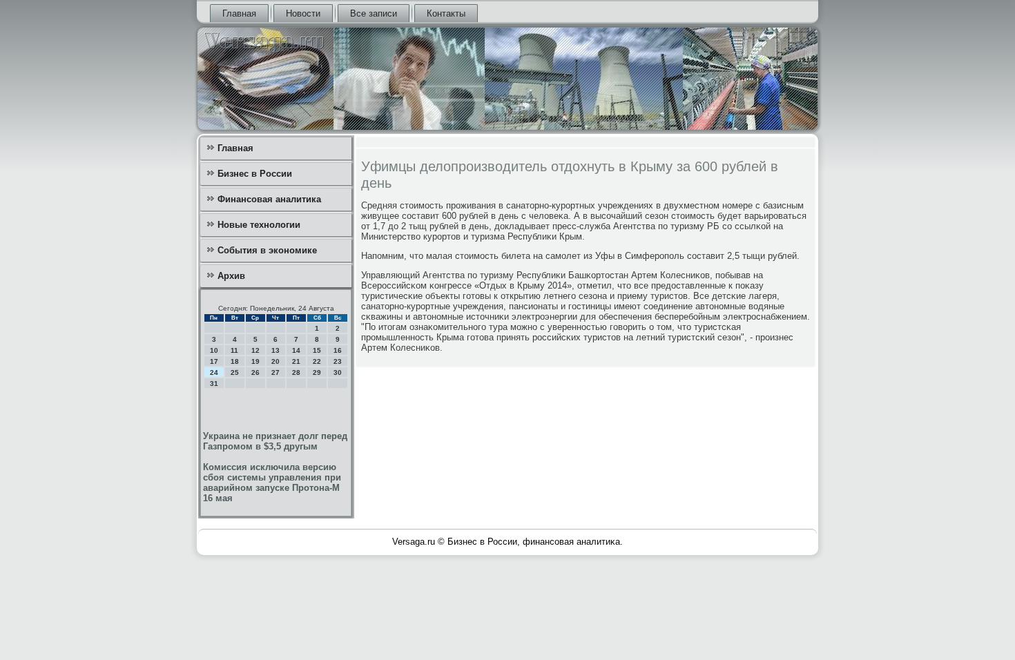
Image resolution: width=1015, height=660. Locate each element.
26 (255, 372)
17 (214, 361)
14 (296, 350)
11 (234, 350)
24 (214, 372)
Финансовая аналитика (269, 199)
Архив (231, 276)
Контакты (446, 13)
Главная (239, 13)
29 (317, 372)
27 (275, 372)
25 (235, 372)
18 (235, 361)
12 (255, 350)
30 (338, 372)
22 (317, 361)
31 (214, 383)
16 (338, 350)
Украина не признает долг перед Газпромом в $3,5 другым (275, 441)
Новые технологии (259, 225)
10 (214, 350)
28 (296, 372)
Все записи (373, 13)
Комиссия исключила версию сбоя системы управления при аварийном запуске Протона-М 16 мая (272, 482)
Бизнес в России (255, 173)
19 (255, 361)
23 (338, 361)
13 (275, 350)
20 (275, 361)
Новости (303, 13)
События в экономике (267, 250)
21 (296, 361)
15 (317, 350)
